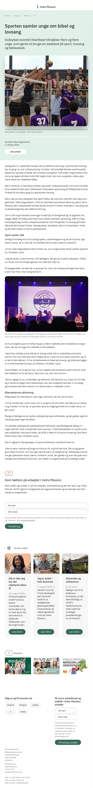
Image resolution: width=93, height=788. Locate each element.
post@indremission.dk (13, 772)
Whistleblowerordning (13, 752)
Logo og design (10, 757)
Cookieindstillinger (12, 755)
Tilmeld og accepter (68, 742)
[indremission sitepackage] (46, 6)
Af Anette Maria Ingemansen (17, 142)
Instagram (23, 705)
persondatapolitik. (28, 520)
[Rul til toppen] (88, 781)
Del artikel (15, 151)
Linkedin (35, 705)
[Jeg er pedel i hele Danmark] (46, 563)
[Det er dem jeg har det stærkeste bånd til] (18, 563)
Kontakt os (9, 760)
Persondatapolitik (11, 749)
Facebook (10, 705)
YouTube (23, 712)
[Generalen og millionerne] (75, 563)
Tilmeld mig (14, 526)
